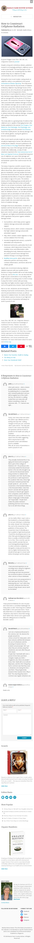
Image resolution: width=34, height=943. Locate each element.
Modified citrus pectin (10, 258)
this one (15, 274)
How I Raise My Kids (7, 365)
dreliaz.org (7, 342)
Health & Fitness (27, 30)
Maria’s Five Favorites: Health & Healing (16, 355)
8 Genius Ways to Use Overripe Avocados (15, 816)
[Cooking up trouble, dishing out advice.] (17, 10)
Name (5, 710)
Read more (17, 899)
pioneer (17, 62)
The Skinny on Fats (10, 357)
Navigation (17, 16)
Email (19, 710)
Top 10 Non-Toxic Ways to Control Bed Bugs (16, 821)
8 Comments (4, 32)
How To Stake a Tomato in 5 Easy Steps (15, 818)
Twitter (6, 797)
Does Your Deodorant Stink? (12, 360)
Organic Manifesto (9, 827)
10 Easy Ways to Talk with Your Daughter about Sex (18, 809)
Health (20, 30)
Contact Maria (5, 902)
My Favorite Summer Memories (23, 365)
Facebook (2, 797)
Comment (5, 715)
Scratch (4, 746)
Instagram (14, 797)
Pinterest (10, 797)
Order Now (4, 786)
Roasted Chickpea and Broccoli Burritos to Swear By (17, 812)
